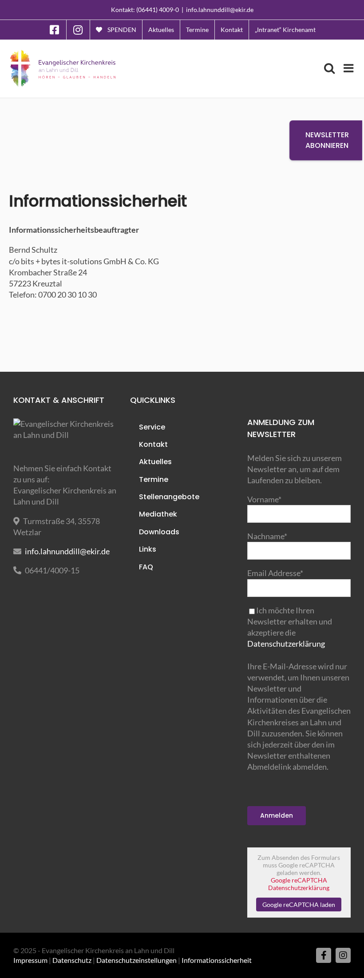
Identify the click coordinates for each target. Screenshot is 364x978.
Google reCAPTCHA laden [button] (298, 904)
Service (152, 427)
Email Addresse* (275, 573)
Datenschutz (71, 960)
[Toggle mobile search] (329, 68)
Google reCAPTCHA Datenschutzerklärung (298, 883)
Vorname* (264, 499)
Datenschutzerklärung (286, 643)
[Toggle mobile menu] (349, 68)
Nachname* (267, 536)
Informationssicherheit (217, 960)
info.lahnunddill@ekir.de (219, 9)
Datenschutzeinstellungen (136, 960)
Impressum (30, 960)
